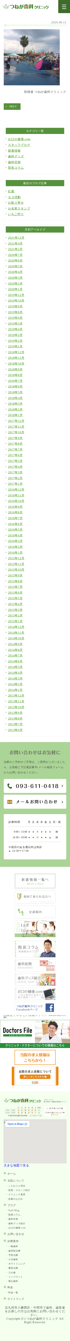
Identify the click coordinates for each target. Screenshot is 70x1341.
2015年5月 (15, 598)
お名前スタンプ (19, 208)
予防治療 (13, 1255)
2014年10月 (16, 638)
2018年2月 (15, 409)
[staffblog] (35, 936)
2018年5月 (15, 392)
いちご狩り (16, 214)
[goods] (35, 984)
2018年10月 (16, 363)
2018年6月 (15, 386)
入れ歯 (12, 1272)
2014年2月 (15, 684)
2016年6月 (15, 524)
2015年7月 (15, 586)
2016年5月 (15, 529)
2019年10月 (16, 300)
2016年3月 (15, 541)
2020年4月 (15, 272)
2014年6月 (15, 661)
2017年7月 (15, 449)
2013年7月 (15, 724)
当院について (15, 1180)
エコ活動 (14, 197)
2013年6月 (15, 730)
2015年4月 (15, 604)
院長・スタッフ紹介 (19, 1190)
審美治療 (13, 1268)
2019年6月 (15, 317)
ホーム (11, 1173)
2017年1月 (15, 483)
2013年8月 (15, 718)
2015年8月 (15, 581)
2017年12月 (16, 420)
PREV (13, 106)
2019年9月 (15, 306)
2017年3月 (15, 472)
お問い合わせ (15, 1234)
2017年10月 (16, 432)
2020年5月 (15, 266)
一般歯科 (13, 1246)
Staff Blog (13, 1210)
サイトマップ (15, 1299)
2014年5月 (15, 667)
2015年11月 (16, 564)
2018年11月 (16, 357)
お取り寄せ (16, 202)
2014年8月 (15, 650)
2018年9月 (15, 369)
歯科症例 (14, 162)
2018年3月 (15, 403)
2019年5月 (15, 323)
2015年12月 (16, 558)
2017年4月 (15, 466)
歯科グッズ (16, 156)
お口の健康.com (19, 139)
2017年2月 (15, 478)
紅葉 (11, 191)
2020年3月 (15, 277)
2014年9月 (15, 644)
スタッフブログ (19, 145)
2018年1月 (15, 415)
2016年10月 (16, 501)
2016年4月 (15, 535)
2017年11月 (16, 426)
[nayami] (35, 999)
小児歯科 (13, 1259)
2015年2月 (15, 615)
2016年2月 (15, 546)
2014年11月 (16, 632)
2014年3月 (15, 678)
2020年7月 (15, 255)
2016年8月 (15, 512)
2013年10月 (16, 707)
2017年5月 (15, 461)
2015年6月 (15, 592)
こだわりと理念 (16, 1186)
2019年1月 (15, 346)
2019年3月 (15, 335)
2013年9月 (15, 712)
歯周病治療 (14, 1251)
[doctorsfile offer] (35, 1084)
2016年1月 (15, 552)
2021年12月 (16, 237)
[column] (35, 956)
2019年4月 (15, 329)
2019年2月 (15, 340)
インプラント (15, 1277)
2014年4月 (15, 672)
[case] (35, 970)
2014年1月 (15, 690)
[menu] (64, 6)
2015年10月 (16, 569)
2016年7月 (15, 518)
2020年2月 (15, 283)
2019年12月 (16, 295)
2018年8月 (15, 375)
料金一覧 (13, 1292)
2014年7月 (15, 655)
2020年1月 (15, 289)
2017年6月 (15, 455)
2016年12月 (16, 489)
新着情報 (14, 150)
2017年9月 (15, 438)
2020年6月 (15, 260)
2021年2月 (15, 249)
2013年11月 (16, 701)
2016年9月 (15, 506)
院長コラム (16, 167)
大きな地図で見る (16, 1165)
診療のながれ (15, 1199)
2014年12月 (16, 626)
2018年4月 (15, 398)
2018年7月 (15, 380)
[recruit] (35, 1063)
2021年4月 (15, 243)
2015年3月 (15, 609)
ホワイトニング (16, 1263)
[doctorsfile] (35, 1047)
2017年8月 (15, 443)
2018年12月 (16, 352)
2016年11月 (16, 495)
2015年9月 (15, 575)
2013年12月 (16, 695)
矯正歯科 (13, 1281)
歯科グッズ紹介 (16, 1223)
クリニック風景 (16, 1194)
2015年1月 (15, 621)
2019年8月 (15, 312)
